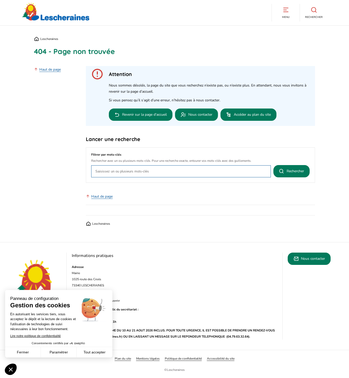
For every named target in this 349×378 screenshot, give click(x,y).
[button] (286, 12)
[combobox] (181, 171)
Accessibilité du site (221, 359)
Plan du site (123, 359)
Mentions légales (148, 359)
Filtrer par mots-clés (106, 154)
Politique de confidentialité (183, 359)
